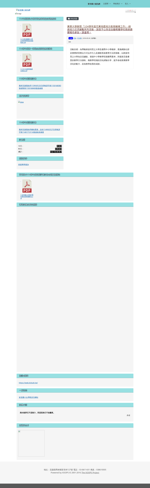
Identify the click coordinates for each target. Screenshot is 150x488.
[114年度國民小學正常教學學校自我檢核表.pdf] (27, 30)
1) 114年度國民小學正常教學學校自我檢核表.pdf (26, 40)
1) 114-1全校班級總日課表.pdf (26, 70)
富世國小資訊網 (94, 4)
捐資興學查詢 (23, 164)
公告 (70, 38)
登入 (126, 3)
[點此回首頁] (75, 13)
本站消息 (73, 18)
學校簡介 (116, 3)
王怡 (74, 38)
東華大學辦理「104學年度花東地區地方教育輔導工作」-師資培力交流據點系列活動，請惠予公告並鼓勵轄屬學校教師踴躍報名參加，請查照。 (99, 29)
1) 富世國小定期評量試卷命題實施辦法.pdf (26, 196)
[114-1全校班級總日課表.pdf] (27, 60)
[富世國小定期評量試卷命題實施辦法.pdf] (27, 186)
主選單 (105, 3)
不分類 (79, 38)
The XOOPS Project (90, 472)
